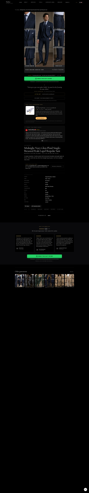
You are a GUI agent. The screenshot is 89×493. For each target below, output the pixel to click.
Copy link (60, 209)
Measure (60, 2)
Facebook (33, 209)
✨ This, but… (44, 94)
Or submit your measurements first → (44, 98)
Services (33, 2)
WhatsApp (40, 209)
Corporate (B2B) (50, 2)
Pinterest (53, 209)
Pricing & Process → (57, 166)
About (26, 2)
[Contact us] (85, 489)
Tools (40, 2)
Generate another (36, 206)
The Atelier (17, 9)
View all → (72, 271)
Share (28, 206)
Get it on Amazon (40, 118)
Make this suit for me (45, 78)
